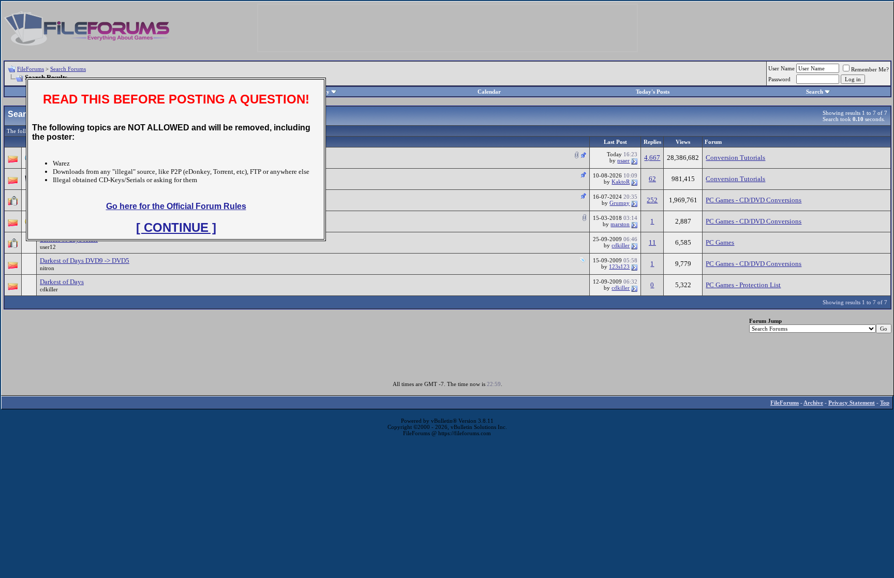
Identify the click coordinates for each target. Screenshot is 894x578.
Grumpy (619, 203)
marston (620, 224)
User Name (781, 68)
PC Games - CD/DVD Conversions (753, 200)
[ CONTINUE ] (176, 227)
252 (652, 200)
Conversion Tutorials (735, 157)
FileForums (30, 69)
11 (652, 242)
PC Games (720, 242)
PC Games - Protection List (743, 285)
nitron (47, 268)
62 (652, 179)
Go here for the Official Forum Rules (176, 206)
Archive (813, 402)
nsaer (623, 160)
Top (884, 402)
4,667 (652, 157)
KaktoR (621, 182)
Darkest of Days (62, 282)
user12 (48, 247)
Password (779, 79)
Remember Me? (870, 69)
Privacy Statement (851, 402)
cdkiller (621, 245)
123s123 (619, 266)
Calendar (489, 91)
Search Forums (68, 69)
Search (814, 91)
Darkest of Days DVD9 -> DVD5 (84, 260)
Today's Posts (652, 91)
